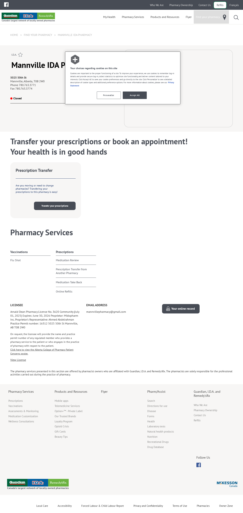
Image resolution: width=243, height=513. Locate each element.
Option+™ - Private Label (69, 411)
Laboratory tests (156, 426)
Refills (220, 5)
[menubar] (6, 4)
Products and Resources (71, 392)
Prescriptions (65, 252)
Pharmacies (203, 505)
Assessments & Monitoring (23, 411)
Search (151, 400)
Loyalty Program (63, 421)
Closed (17, 98)
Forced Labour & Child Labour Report (102, 505)
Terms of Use (180, 505)
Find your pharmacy (38, 35)
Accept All (135, 95)
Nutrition (152, 436)
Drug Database (155, 447)
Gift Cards (60, 431)
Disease (151, 411)
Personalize (108, 95)
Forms (150, 416)
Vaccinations (19, 252)
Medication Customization (23, 416)
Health (151, 421)
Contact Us (205, 5)
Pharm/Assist (156, 392)
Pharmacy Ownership (181, 5)
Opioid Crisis (62, 426)
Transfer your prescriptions (54, 205)
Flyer (104, 392)
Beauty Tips (61, 436)
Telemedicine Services (67, 406)
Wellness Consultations (21, 421)
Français (234, 5)
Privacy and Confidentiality (148, 505)
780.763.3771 (27, 85)
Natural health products (160, 431)
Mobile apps (61, 400)
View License (18, 360)
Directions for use (157, 406)
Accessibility (65, 505)
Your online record (183, 309)
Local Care (42, 505)
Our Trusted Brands (65, 416)
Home (14, 35)
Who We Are (157, 5)
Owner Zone (226, 505)
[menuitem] (6, 4)
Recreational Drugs (158, 442)
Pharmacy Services (21, 392)
